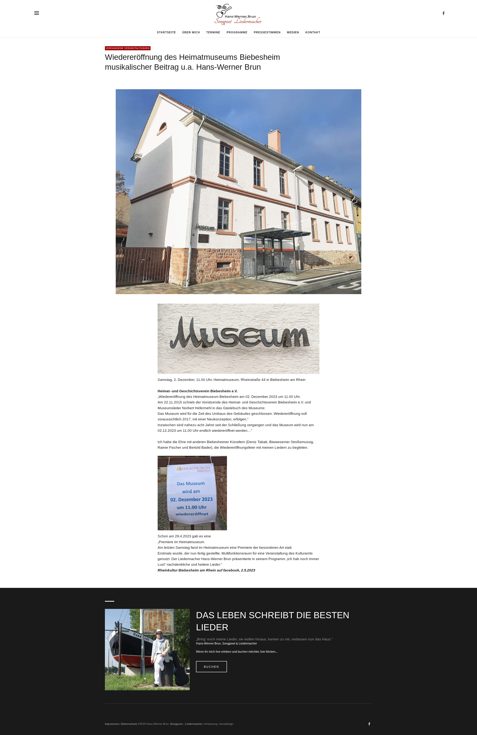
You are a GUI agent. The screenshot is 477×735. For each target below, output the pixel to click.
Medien (293, 32)
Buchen (211, 667)
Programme (237, 32)
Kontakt (312, 32)
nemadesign (226, 724)
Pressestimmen (267, 32)
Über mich (191, 32)
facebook (443, 12)
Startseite (166, 32)
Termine (213, 32)
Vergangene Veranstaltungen (128, 48)
